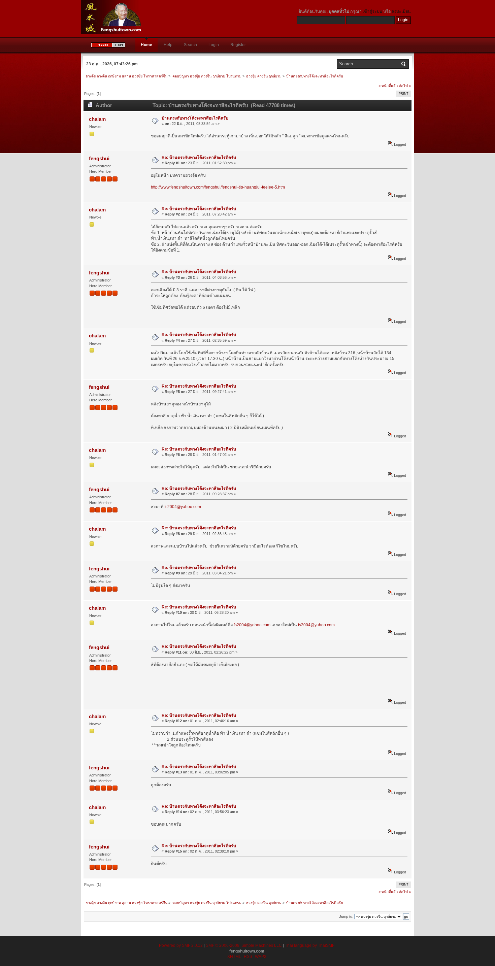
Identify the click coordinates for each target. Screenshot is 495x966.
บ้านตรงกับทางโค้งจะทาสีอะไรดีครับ (195, 118)
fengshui (99, 158)
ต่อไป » (405, 86)
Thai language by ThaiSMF (309, 945)
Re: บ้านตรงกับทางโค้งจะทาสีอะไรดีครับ (199, 157)
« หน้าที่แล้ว (388, 86)
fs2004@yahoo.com (182, 506)
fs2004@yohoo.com (252, 625)
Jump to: (346, 916)
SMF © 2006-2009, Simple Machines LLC (244, 945)
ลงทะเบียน (401, 11)
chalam (97, 119)
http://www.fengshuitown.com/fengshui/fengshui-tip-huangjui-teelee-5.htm (218, 187)
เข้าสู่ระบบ (372, 11)
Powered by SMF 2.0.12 (181, 945)
